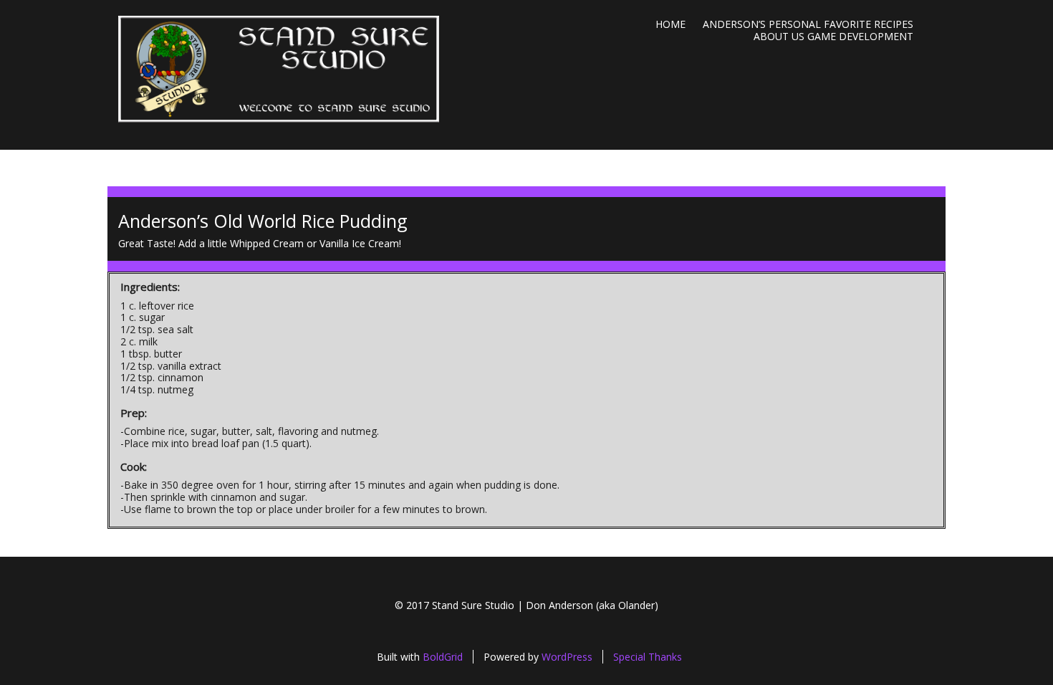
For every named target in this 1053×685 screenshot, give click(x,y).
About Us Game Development (833, 36)
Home (670, 24)
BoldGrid (443, 657)
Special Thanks (647, 657)
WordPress (567, 657)
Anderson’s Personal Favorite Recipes (808, 24)
